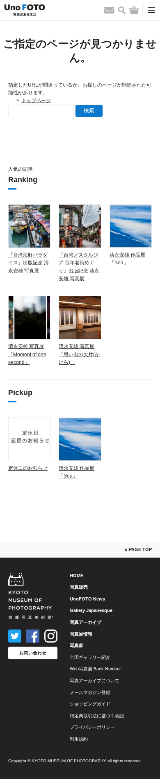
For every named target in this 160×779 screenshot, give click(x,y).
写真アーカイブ (85, 622)
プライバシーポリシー (92, 727)
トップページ (36, 100)
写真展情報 (81, 634)
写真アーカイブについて (94, 680)
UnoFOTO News (87, 598)
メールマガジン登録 (90, 692)
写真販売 (79, 587)
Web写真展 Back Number (95, 668)
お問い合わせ (32, 652)
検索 (89, 110)
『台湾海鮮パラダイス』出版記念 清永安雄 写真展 (28, 262)
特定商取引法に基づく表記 (97, 715)
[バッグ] (134, 10)
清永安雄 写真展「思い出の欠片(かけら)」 (79, 354)
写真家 (76, 645)
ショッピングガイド (90, 703)
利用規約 (79, 739)
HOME (76, 575)
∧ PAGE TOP (138, 549)
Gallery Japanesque (91, 610)
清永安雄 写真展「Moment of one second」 (27, 354)
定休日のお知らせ (28, 468)
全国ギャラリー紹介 (90, 657)
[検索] (122, 10)
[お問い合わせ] (109, 10)
